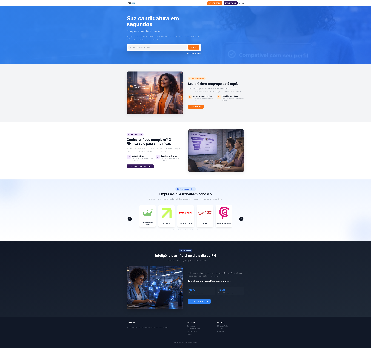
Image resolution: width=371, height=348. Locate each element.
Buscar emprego (192, 331)
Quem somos (191, 326)
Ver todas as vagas (194, 53)
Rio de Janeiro (221, 331)
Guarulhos (220, 329)
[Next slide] (241, 219)
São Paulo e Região (222, 326)
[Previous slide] (130, 219)
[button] (173, 229)
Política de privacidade (193, 329)
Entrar (241, 3)
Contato (189, 334)
